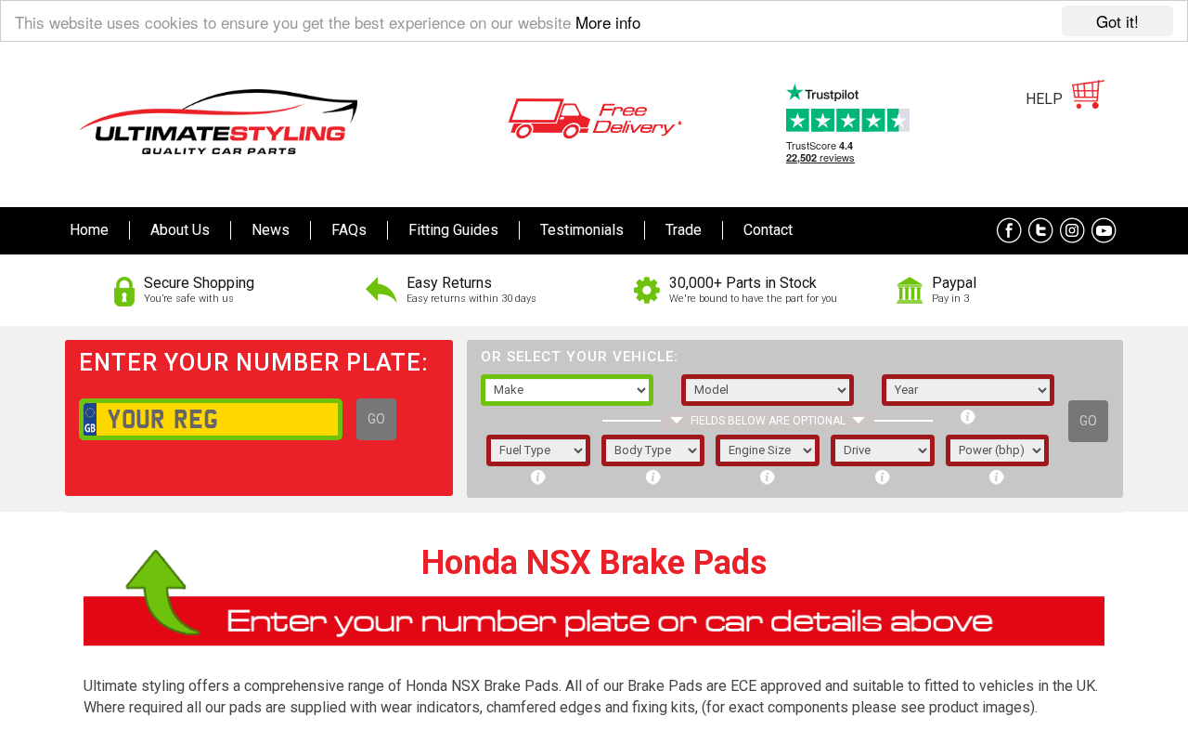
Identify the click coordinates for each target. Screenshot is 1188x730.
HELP (1044, 99)
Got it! (1117, 21)
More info (607, 21)
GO (376, 418)
